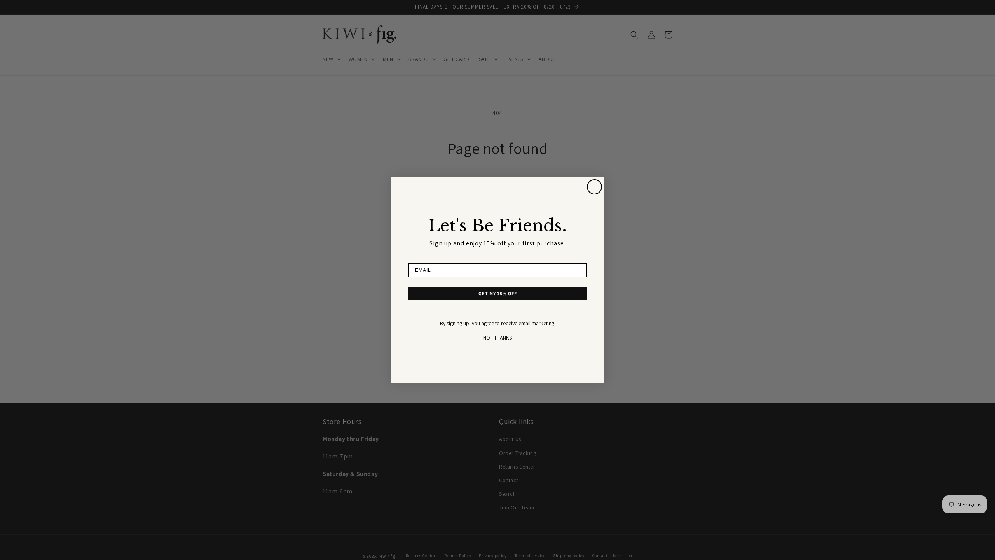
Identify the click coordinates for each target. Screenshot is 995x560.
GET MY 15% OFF (497, 293)
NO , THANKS (497, 337)
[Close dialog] (594, 187)
